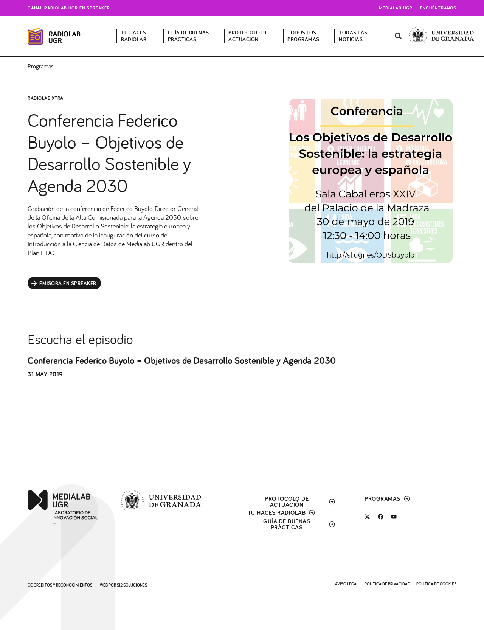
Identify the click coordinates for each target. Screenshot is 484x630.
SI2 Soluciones (132, 585)
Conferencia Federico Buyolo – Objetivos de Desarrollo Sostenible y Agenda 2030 (182, 360)
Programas (41, 66)
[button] (398, 36)
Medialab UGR (396, 8)
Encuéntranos (438, 8)
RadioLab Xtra (46, 98)
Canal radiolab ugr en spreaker (69, 8)
